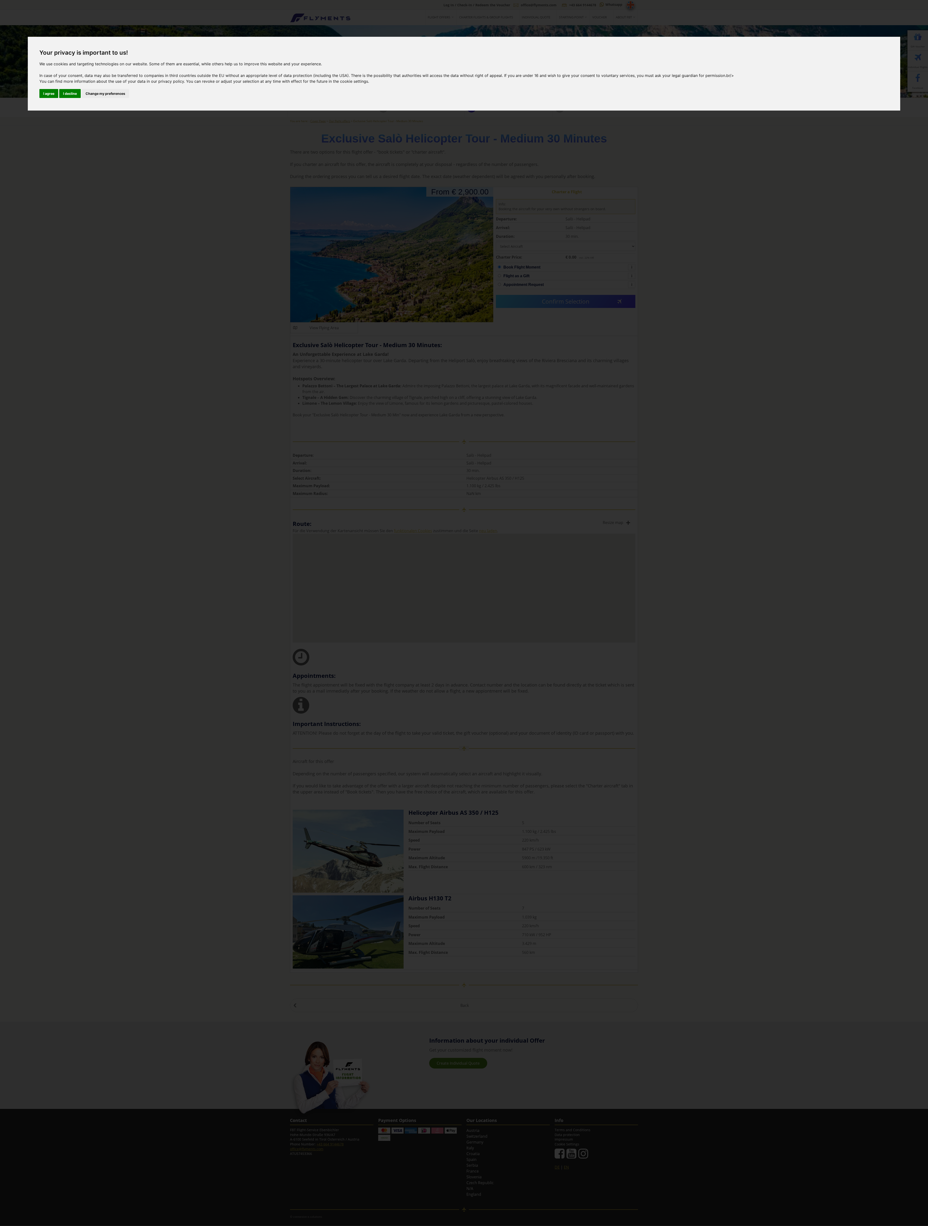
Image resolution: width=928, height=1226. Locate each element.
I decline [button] (70, 93)
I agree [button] (48, 93)
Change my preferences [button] (105, 93)
